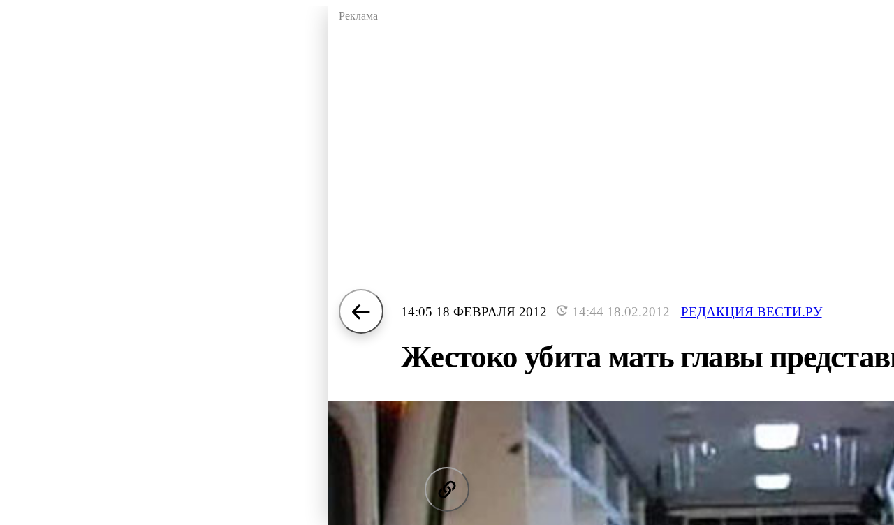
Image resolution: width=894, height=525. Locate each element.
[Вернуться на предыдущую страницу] (361, 311)
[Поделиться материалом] (447, 489)
